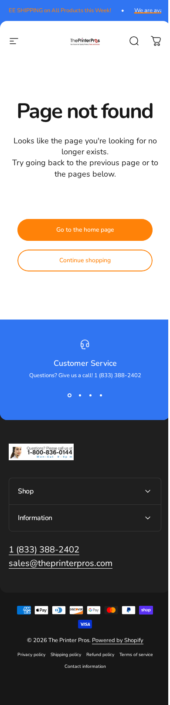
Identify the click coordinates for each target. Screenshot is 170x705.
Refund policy (97, 654)
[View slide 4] (100, 395)
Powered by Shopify (114, 640)
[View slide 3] (90, 395)
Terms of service (133, 654)
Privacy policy (28, 654)
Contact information (81, 666)
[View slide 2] (80, 395)
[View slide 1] (69, 395)
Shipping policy (62, 654)
